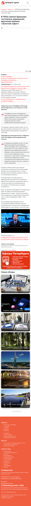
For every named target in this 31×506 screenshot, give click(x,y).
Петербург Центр (12, 3)
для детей (6, 429)
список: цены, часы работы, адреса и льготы (14, 443)
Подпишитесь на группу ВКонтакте (11, 478)
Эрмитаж (6, 454)
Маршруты (6, 433)
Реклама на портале (7, 483)
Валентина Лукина (10, 250)
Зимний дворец (8, 455)
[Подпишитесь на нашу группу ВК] (23, 3)
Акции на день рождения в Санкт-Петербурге (18, 405)
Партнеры (4, 481)
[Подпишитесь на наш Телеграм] (21, 3)
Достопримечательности (10, 436)
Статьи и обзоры (8, 434)
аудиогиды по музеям (9, 445)
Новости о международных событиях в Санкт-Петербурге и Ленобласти (14, 79)
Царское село (7, 462)
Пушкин (6, 464)
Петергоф (6, 461)
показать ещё (16, 411)
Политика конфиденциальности (8, 492)
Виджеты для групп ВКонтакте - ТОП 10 (16, 310)
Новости (10, 9)
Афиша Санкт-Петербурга (10, 424)
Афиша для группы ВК (22, 291)
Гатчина (6, 467)
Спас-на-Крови (7, 460)
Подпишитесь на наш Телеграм (10, 477)
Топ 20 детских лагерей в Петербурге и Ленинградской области (16, 347)
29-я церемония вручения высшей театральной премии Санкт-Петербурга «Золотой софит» (15, 87)
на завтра (6, 427)
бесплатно (6, 430)
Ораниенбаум (7, 465)
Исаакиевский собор (9, 457)
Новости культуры (6, 76)
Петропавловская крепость (10, 452)
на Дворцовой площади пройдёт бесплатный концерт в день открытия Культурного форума (14, 238)
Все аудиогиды (7, 451)
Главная (3, 9)
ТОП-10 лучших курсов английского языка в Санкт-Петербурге (15, 328)
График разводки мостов (10, 437)
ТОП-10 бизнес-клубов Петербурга (17, 368)
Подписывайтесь (5, 495)
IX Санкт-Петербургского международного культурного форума (13, 100)
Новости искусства (6, 82)
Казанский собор (8, 458)
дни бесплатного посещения (11, 444)
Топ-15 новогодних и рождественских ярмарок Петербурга (16, 386)
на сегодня (6, 426)
